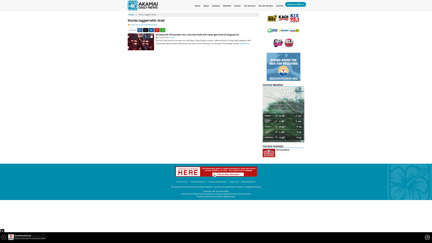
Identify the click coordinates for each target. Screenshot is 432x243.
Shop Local (234, 182)
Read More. (244, 43)
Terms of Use (181, 182)
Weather (227, 5)
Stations (216, 5)
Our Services (249, 5)
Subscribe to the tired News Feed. (144, 25)
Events (237, 5)
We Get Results (266, 5)
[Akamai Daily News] (144, 5)
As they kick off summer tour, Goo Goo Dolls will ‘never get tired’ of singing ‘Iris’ (197, 34)
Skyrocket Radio (221, 191)
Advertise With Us (249, 182)
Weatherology (229, 196)
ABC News (171, 37)
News (206, 5)
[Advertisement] (283, 67)
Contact (280, 5)
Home (197, 5)
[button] (140, 30)
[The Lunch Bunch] (269, 153)
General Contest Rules (217, 182)
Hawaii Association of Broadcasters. (237, 194)
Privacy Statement (198, 182)
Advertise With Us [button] (295, 4)
